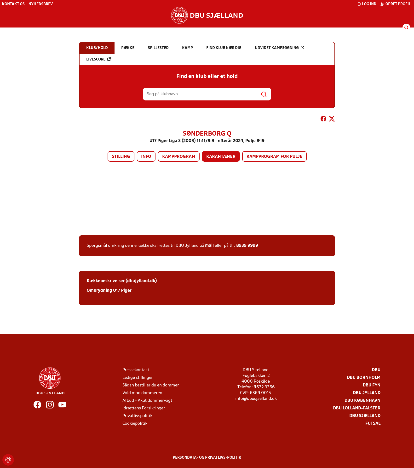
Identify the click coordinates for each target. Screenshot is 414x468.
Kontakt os (13, 4)
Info (146, 157)
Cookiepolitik (134, 424)
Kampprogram (178, 157)
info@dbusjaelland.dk (256, 399)
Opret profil (398, 4)
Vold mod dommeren (142, 393)
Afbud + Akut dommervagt (147, 401)
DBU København (362, 401)
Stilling (121, 157)
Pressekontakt (135, 370)
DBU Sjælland (364, 416)
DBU (376, 370)
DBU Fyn (371, 385)
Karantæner (221, 157)
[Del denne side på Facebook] (323, 119)
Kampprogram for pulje (274, 157)
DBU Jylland (366, 393)
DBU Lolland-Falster (356, 408)
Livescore (95, 59)
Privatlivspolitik (137, 416)
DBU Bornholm (363, 378)
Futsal (372, 424)
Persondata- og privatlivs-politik (207, 457)
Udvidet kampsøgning (277, 48)
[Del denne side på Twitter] (332, 119)
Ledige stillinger (137, 378)
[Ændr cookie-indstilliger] (8, 460)
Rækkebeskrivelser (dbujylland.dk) (122, 281)
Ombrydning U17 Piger (109, 291)
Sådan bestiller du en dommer (150, 385)
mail (209, 246)
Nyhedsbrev (41, 4)
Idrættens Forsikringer (143, 408)
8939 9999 (247, 246)
